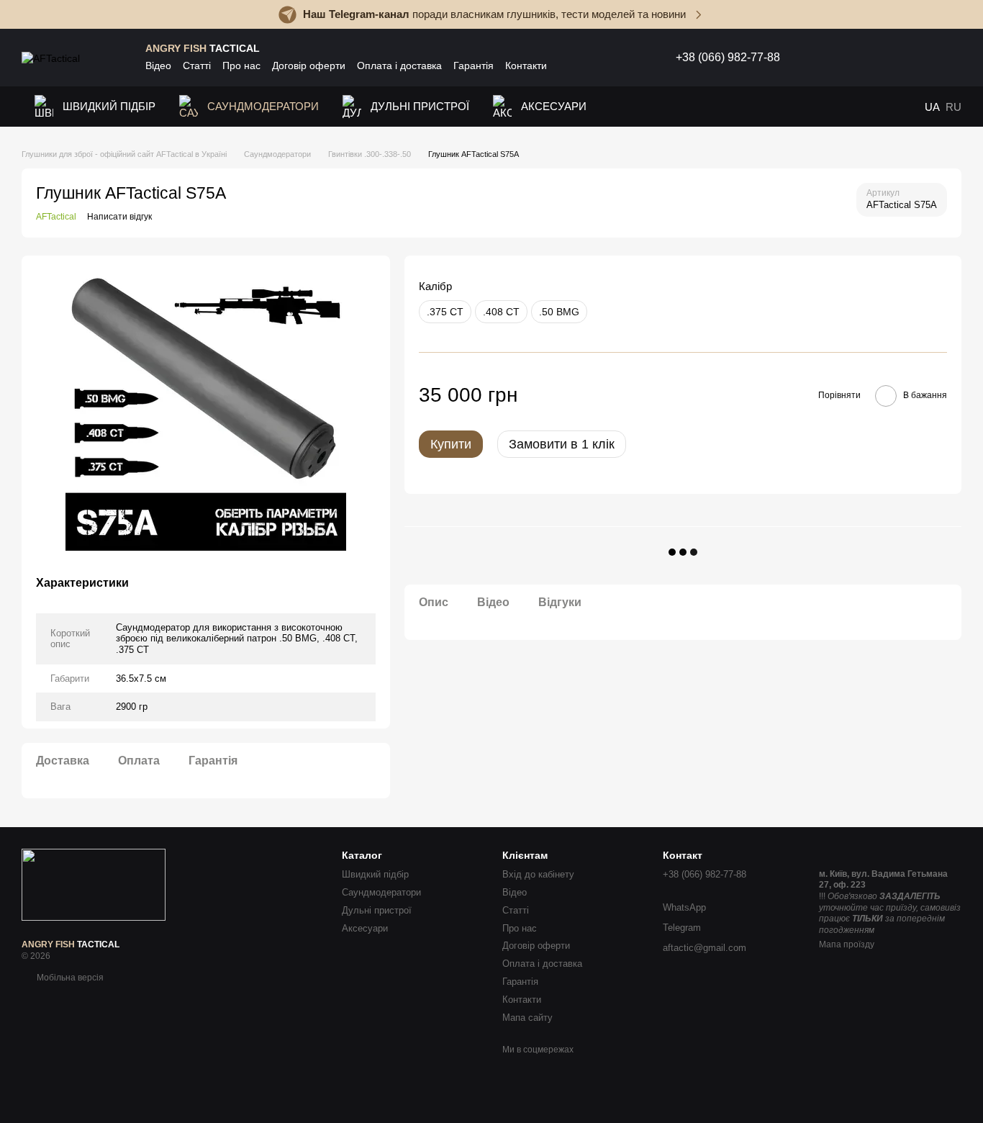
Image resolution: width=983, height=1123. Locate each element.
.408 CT (501, 312)
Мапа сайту (527, 1017)
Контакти (526, 65)
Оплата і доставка (399, 65)
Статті (197, 65)
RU (953, 107)
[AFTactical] (94, 884)
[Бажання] (848, 57)
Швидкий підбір (109, 106)
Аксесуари (553, 106)
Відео (158, 65)
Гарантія (473, 65)
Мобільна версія (69, 978)
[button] (971, 14)
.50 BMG (559, 312)
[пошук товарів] (814, 57)
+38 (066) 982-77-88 (728, 57)
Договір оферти (308, 65)
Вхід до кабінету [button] (538, 874)
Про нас (241, 65)
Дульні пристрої (420, 106)
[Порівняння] (876, 57)
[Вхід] (908, 57)
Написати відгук (119, 217)
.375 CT (445, 312)
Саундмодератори (263, 106)
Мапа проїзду (846, 944)
